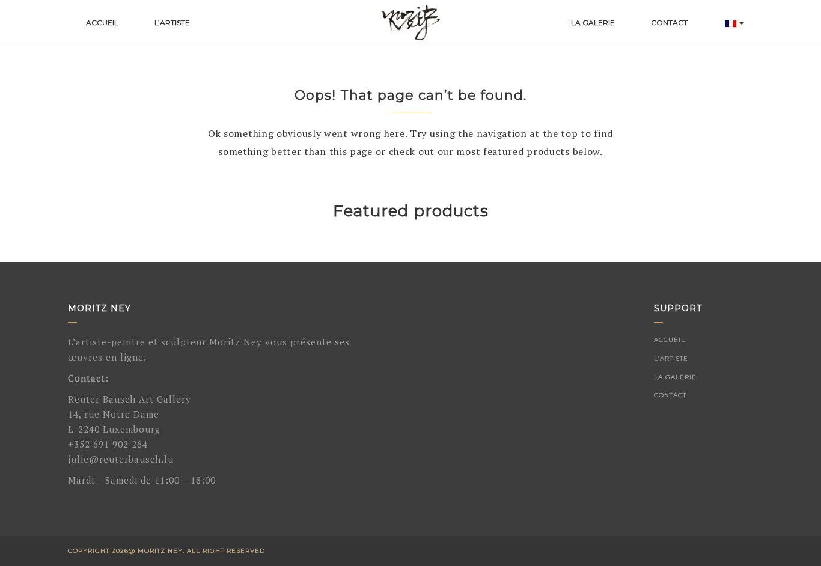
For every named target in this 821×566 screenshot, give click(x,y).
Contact (669, 22)
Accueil (102, 22)
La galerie (593, 22)
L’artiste (172, 22)
